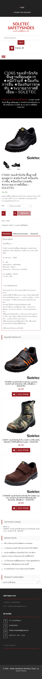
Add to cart (24, 213)
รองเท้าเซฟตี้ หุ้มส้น (18, 100)
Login (22, 7)
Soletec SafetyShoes (21, 26)
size (3, 205)
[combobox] (21, 582)
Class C (11, 225)
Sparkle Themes (21, 671)
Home (5, 100)
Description (6, 234)
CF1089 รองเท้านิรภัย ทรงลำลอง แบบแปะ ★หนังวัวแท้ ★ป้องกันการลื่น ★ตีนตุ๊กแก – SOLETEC (21, 384)
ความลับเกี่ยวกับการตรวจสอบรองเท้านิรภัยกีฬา (19, 569)
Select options (23, 394)
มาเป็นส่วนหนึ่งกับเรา (9, 645)
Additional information (20, 234)
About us (6, 527)
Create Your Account (22, 12)
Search (21, 42)
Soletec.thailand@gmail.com (19, 630)
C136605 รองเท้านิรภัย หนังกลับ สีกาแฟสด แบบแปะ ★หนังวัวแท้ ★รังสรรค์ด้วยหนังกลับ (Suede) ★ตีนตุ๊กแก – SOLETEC (21, 498)
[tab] (6, 234)
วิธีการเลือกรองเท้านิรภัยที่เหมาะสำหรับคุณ (18, 543)
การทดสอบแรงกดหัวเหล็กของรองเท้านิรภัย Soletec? (21, 548)
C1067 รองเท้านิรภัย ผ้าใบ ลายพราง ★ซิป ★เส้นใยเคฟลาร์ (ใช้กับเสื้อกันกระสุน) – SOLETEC (21, 441)
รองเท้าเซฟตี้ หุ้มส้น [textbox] (20, 582)
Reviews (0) (34, 234)
